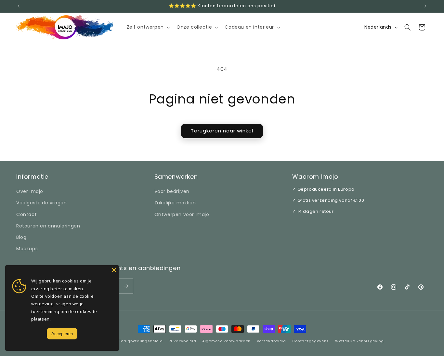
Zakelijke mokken (175, 202)
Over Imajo (29, 191)
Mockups (27, 248)
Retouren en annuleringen (48, 226)
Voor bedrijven (171, 191)
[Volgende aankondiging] (425, 6)
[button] (148, 27)
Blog (21, 237)
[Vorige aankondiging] (18, 6)
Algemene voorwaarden (226, 341)
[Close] (114, 270)
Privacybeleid (182, 341)
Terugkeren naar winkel (222, 130)
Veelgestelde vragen (41, 202)
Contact (26, 214)
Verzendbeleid (271, 341)
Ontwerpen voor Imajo (181, 214)
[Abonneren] (126, 286)
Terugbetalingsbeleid (141, 341)
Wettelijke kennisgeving (359, 341)
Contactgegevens (310, 341)
